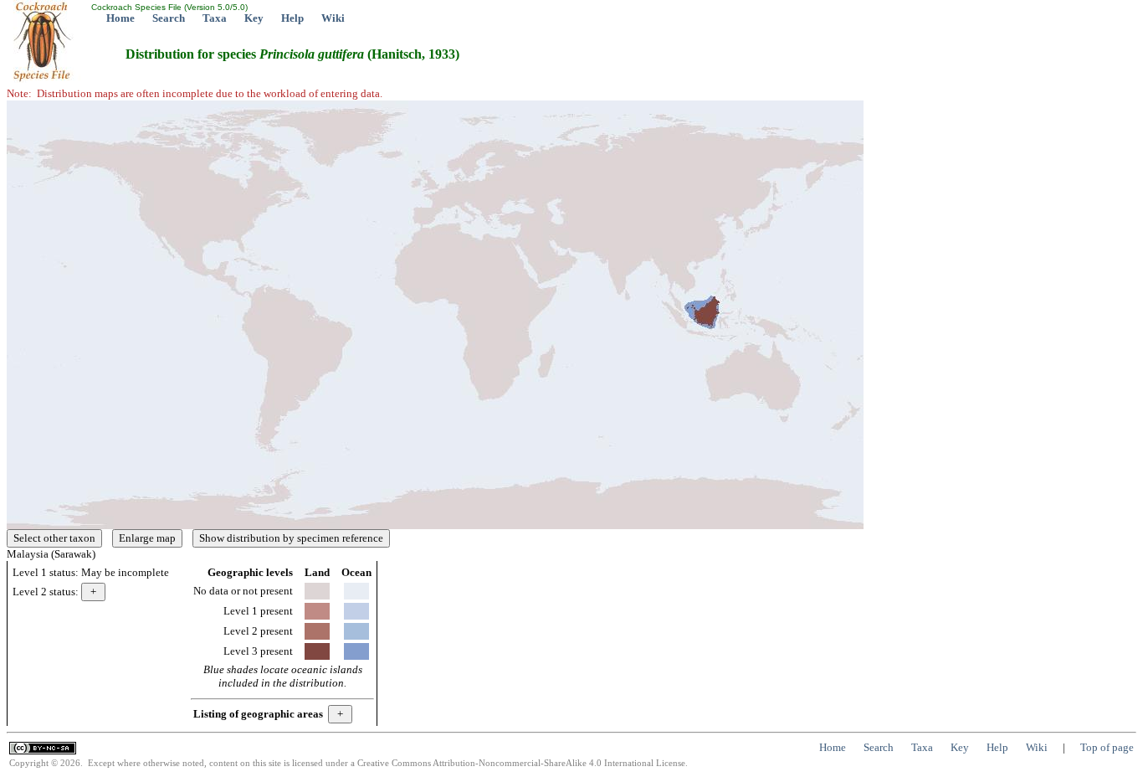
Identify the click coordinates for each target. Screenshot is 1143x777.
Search (168, 18)
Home (120, 18)
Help (292, 18)
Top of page (1107, 747)
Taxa (214, 18)
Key (254, 18)
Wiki (333, 18)
